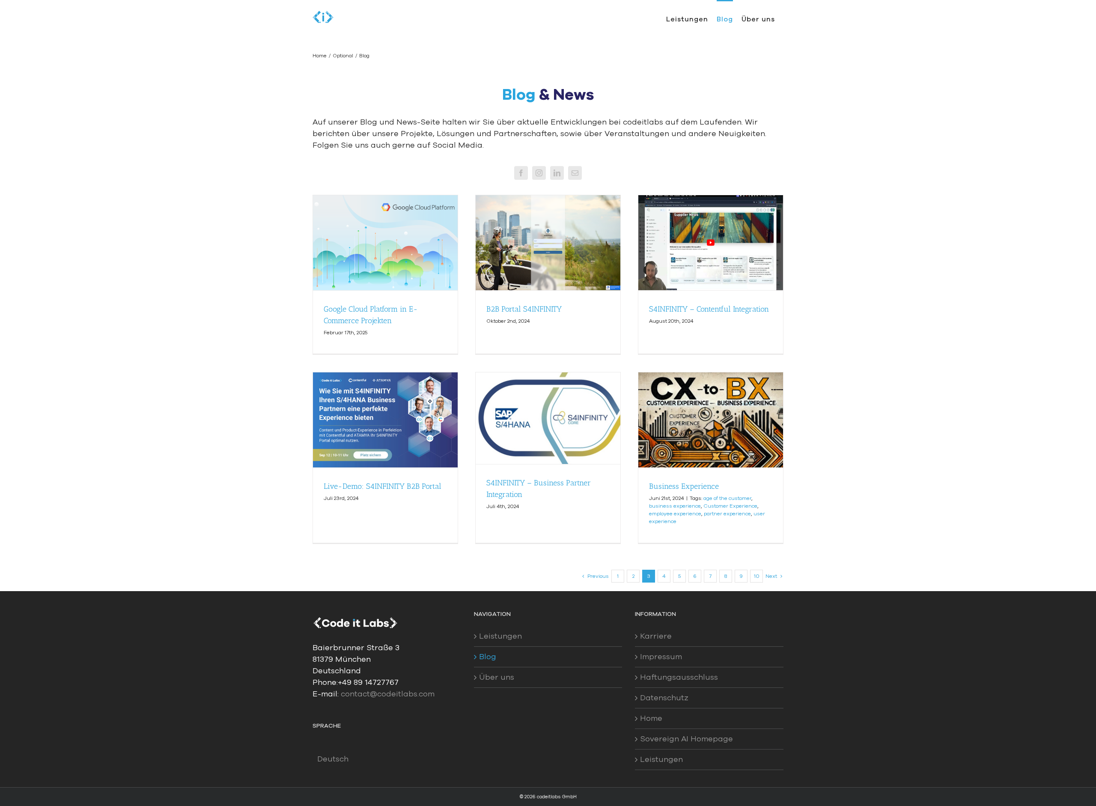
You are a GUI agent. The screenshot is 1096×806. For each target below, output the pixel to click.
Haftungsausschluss (679, 677)
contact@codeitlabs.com (388, 694)
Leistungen (500, 636)
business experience (675, 506)
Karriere (656, 636)
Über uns (496, 677)
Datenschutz (664, 698)
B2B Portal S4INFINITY (524, 309)
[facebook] (521, 173)
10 (756, 576)
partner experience (727, 513)
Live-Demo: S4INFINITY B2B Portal (382, 486)
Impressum (661, 656)
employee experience (675, 513)
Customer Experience (730, 506)
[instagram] (539, 173)
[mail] (575, 173)
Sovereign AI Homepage (686, 739)
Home (651, 718)
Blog (487, 656)
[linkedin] (557, 173)
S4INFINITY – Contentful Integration (709, 309)
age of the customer (727, 498)
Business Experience (684, 486)
